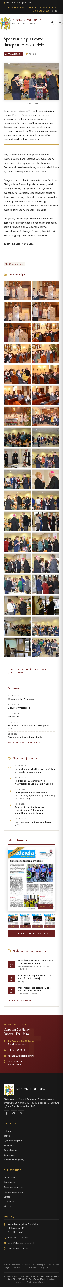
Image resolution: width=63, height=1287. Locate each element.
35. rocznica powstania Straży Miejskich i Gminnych (29, 725)
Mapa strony (50, 7)
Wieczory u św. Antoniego (21, 697)
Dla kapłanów (40, 11)
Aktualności (13, 54)
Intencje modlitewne (13, 1192)
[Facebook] (52, 11)
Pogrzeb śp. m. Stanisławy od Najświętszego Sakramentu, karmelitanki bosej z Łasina (30, 808)
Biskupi (7, 1135)
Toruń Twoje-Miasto (37, 1279)
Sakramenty (9, 1182)
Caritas (7, 1197)
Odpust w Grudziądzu (19, 706)
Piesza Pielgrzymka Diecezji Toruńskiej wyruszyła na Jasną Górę (35, 769)
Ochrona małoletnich (23, 7)
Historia (7, 1131)
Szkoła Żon (13, 715)
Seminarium (9, 1155)
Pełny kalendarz (18, 1000)
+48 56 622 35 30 (16, 1050)
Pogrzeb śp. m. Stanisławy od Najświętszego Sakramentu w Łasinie (34, 781)
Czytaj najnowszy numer (31, 933)
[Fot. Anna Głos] (31, 81)
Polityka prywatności (12, 1267)
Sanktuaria (9, 1145)
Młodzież (8, 1206)
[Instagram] (58, 11)
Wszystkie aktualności (22, 742)
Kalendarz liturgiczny (14, 1187)
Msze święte (10, 1177)
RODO (25, 1267)
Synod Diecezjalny (13, 1140)
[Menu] (60, 22)
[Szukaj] (52, 22)
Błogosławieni (10, 1150)
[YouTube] (56, 11)
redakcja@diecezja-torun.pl (21, 1055)
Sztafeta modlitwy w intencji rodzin (26, 735)
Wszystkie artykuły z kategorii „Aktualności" (27, 671)
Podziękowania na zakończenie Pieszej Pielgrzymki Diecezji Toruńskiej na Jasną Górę (35, 794)
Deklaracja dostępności (39, 1267)
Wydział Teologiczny (14, 1159)
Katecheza (9, 1201)
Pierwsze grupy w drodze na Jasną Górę (33, 822)
